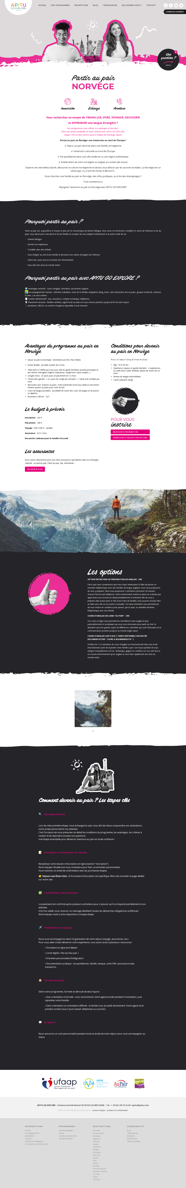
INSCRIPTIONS (81, 5)
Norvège (96, 1166)
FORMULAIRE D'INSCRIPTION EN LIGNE (130, 438)
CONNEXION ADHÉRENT (175, 12)
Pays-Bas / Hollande (100, 1171)
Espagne (96, 1150)
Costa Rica (96, 1147)
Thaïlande (96, 1179)
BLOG (95, 5)
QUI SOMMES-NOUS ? (132, 5)
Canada (95, 1144)
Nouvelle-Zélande (99, 1169)
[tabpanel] (93, 708)
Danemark (97, 1152)
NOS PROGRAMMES (60, 5)
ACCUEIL (42, 5)
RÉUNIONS (131, 1136)
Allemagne (97, 1136)
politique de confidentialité (117, 1110)
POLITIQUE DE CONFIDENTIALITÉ (36, 1144)
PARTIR (61, 1133)
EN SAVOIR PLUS (35, 469)
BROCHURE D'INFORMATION (125, 432)
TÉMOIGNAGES (110, 5)
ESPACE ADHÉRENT (134, 1141)
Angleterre (97, 1139)
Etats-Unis (96, 1155)
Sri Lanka (96, 1174)
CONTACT (151, 5)
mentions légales (98, 1110)
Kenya (95, 1163)
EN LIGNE (96, 1130)
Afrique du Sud (98, 1133)
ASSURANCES (29, 1136)
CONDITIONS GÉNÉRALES (34, 1141)
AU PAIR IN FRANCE (66, 1139)
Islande (95, 1158)
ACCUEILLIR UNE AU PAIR (68, 1136)
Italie (95, 1160)
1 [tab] (93, 731)
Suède (95, 1177)
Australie (96, 1141)
